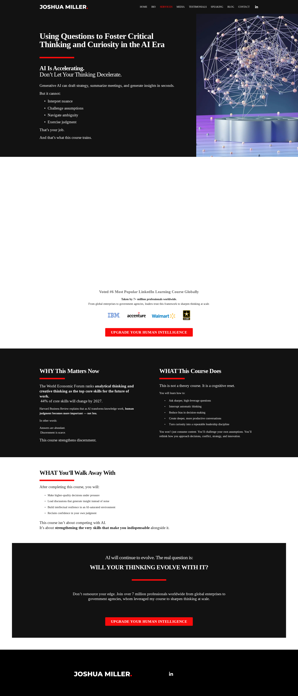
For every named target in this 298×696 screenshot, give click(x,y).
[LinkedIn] (256, 7)
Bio (153, 7)
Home (143, 7)
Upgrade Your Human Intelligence (149, 332)
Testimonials (198, 7)
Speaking (217, 7)
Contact (244, 7)
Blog (230, 7)
